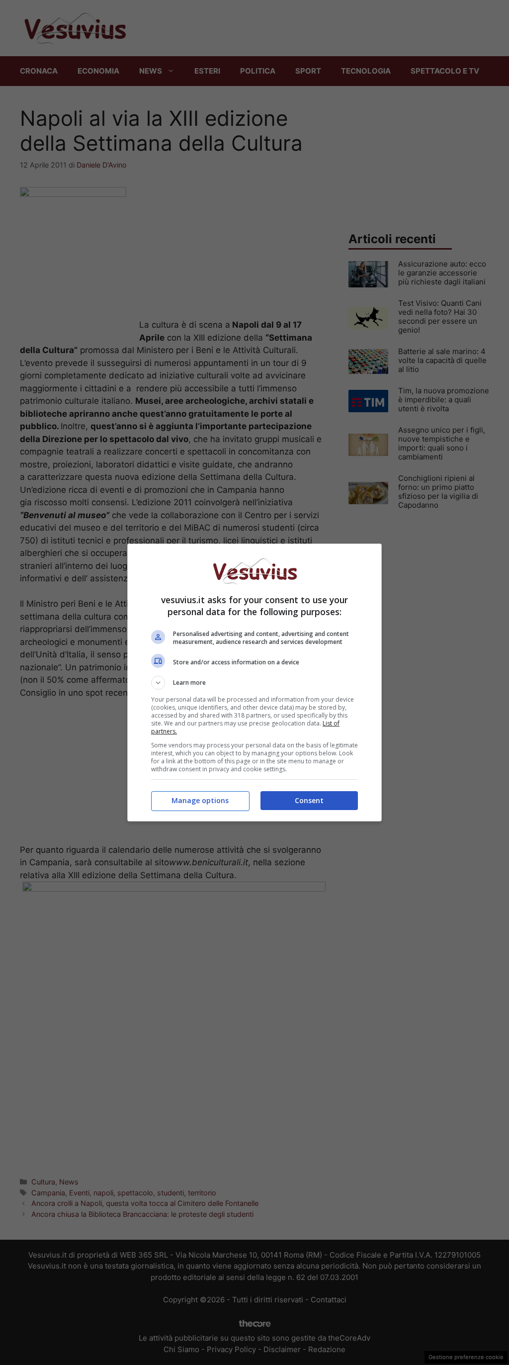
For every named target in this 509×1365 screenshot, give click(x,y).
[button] (254, 683)
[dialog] (254, 682)
